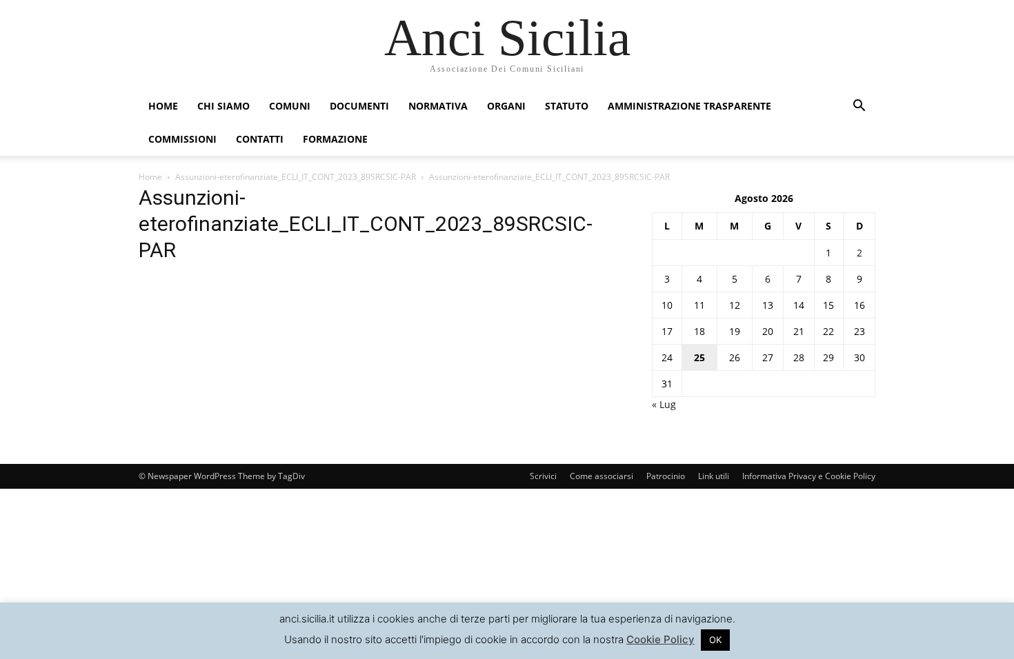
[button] (858, 107)
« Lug (664, 404)
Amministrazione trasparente (689, 105)
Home (163, 105)
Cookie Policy (660, 639)
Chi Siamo (223, 105)
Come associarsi (601, 476)
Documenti (359, 105)
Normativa (438, 105)
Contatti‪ (260, 138)
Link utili (713, 476)
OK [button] (715, 639)
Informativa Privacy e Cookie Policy (808, 476)
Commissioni (182, 138)
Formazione (335, 138)
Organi (506, 105)
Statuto (566, 105)
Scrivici (543, 476)
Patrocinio (665, 476)
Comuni (289, 105)
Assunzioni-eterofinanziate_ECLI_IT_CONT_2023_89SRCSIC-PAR (295, 177)
